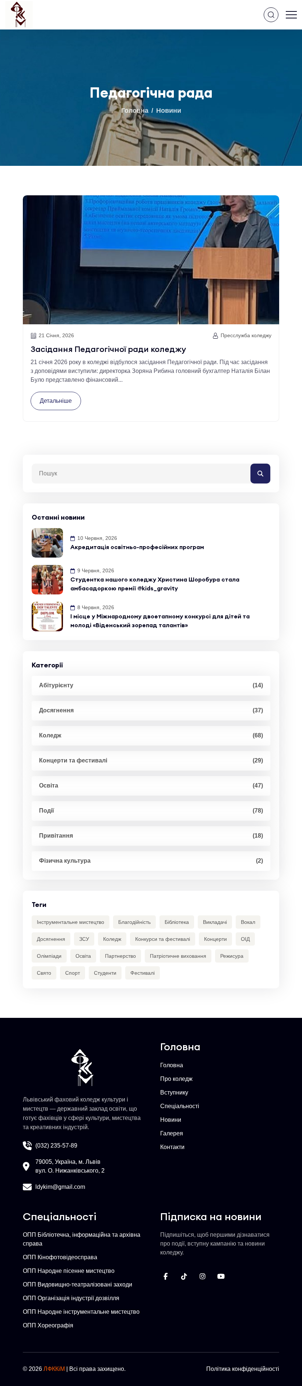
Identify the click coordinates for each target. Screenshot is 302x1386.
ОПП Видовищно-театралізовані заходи (77, 1284)
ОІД (245, 939)
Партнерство (120, 956)
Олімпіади (49, 956)
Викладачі (215, 922)
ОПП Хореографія (48, 1325)
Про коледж (176, 1079)
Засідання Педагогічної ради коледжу (108, 349)
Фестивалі (142, 973)
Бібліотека (177, 922)
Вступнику (174, 1092)
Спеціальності (179, 1106)
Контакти (172, 1147)
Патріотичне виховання (178, 956)
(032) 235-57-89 (56, 1145)
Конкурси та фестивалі (162, 939)
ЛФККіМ (54, 1369)
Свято (44, 973)
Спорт (72, 973)
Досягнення (51, 939)
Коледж (112, 939)
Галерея (171, 1133)
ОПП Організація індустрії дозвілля (71, 1298)
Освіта (83, 956)
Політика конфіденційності (242, 1369)
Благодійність (134, 922)
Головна (134, 110)
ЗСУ (84, 939)
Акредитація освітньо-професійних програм (137, 547)
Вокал (248, 922)
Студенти (105, 973)
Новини (168, 110)
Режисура (231, 956)
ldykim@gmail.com (60, 1187)
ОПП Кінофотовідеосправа (60, 1257)
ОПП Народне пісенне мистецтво (69, 1271)
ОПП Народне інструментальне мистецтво (81, 1312)
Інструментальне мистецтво (70, 922)
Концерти (215, 939)
